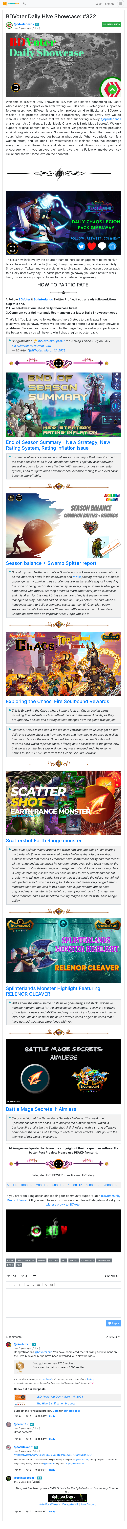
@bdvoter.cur (23, 24)
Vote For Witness (50, 1504)
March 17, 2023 (54, 350)
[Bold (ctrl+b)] (9, 1285)
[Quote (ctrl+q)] (27, 1285)
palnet (73, 1260)
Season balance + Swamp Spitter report (51, 563)
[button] (120, 3)
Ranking (90, 1379)
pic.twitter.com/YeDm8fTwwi (31, 345)
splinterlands (26, 1260)
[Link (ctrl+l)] (46, 1285)
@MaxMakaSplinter (51, 341)
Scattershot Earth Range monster (44, 840)
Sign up (109, 3)
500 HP (12, 1185)
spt (64, 1260)
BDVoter (24, 299)
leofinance (87, 1260)
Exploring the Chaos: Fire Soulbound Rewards (57, 701)
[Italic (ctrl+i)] (15, 1285)
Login (98, 3)
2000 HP (42, 1185)
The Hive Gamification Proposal (56, 1403)
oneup (41, 1260)
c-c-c (10, 1260)
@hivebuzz (21, 1344)
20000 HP (110, 1185)
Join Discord (88, 1504)
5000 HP (58, 1185)
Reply (115, 1323)
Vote (56, 1410)
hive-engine (104, 1260)
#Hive (77, 576)
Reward (113, 1337)
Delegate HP (70, 1504)
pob (19, 1265)
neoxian (53, 1260)
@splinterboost (24, 1477)
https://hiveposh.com (75, 1463)
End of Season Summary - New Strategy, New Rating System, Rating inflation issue (58, 445)
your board (46, 1379)
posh (10, 1265)
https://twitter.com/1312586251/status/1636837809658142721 (53, 1454)
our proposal (72, 1410)
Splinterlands (111, 24)
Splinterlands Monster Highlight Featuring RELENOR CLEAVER (53, 991)
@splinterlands (111, 119)
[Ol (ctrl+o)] (33, 1285)
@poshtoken (22, 1447)
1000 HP (26, 1185)
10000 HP (75, 1185)
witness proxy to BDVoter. (63, 1204)
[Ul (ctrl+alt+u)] (38, 1285)
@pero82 (20, 1424)
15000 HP (92, 1185)
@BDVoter (35, 350)
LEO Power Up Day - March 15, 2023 (60, 1396)
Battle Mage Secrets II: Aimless (41, 1109)
